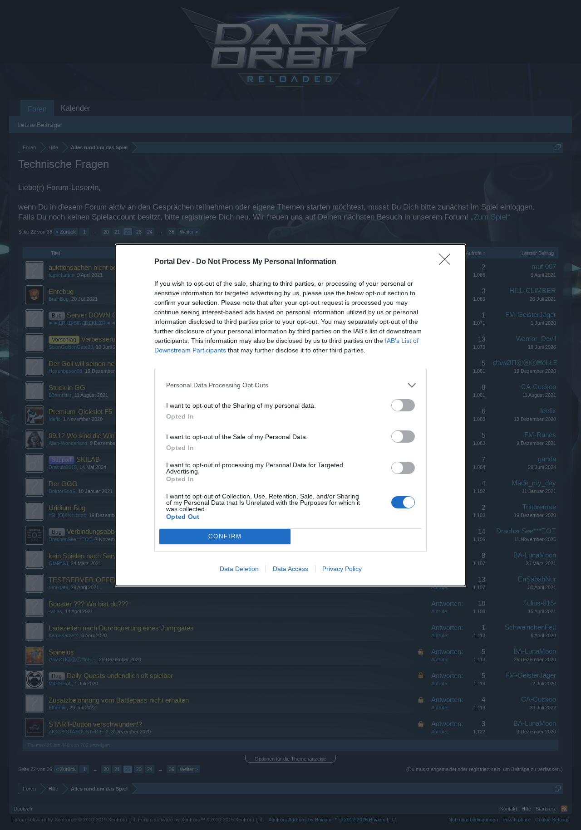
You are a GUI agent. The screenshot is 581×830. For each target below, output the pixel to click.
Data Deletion (239, 568)
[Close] (447, 262)
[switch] (403, 405)
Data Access (290, 568)
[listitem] (290, 385)
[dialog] (290, 415)
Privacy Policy (342, 568)
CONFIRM (225, 536)
